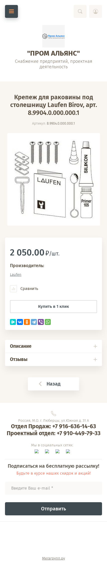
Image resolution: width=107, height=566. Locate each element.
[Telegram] (34, 322)
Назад (53, 384)
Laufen (15, 274)
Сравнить (28, 288)
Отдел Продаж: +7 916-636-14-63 (53, 426)
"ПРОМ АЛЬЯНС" (53, 53)
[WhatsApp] (48, 322)
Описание (20, 346)
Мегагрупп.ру (53, 558)
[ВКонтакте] (20, 322)
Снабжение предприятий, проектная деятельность (53, 64)
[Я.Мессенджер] (13, 322)
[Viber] (41, 322)
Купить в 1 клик (53, 306)
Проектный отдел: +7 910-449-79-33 (54, 433)
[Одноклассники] (27, 322)
